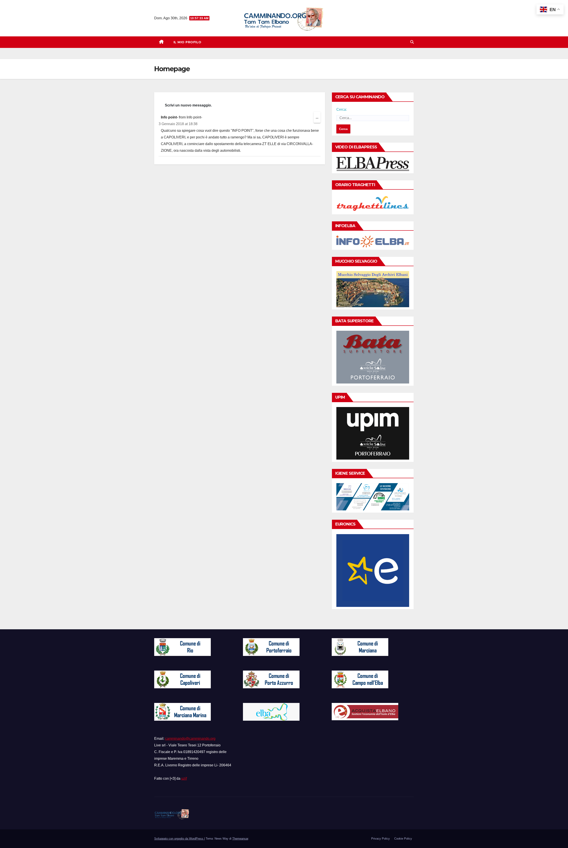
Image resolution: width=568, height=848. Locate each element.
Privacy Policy (380, 838)
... (318, 119)
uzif (184, 778)
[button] (412, 42)
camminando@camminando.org (190, 738)
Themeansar (240, 838)
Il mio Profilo (187, 42)
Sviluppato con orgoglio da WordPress (179, 838)
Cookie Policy (403, 838)
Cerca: (341, 109)
